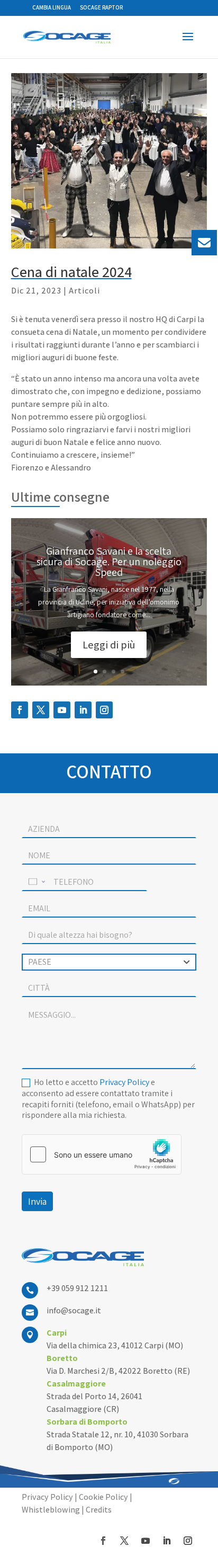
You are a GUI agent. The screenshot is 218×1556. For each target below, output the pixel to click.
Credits (99, 1509)
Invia (37, 1201)
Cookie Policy (103, 1496)
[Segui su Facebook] (19, 709)
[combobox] (109, 962)
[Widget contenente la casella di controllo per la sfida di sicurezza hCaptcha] (101, 1154)
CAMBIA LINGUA (51, 7)
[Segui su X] (40, 709)
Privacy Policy (124, 1082)
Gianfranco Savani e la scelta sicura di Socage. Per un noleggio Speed (109, 561)
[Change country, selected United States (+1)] (36, 882)
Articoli (84, 290)
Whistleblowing (51, 1509)
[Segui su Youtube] (61, 709)
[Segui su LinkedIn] (83, 709)
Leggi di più (109, 645)
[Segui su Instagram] (104, 709)
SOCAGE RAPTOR (101, 7)
